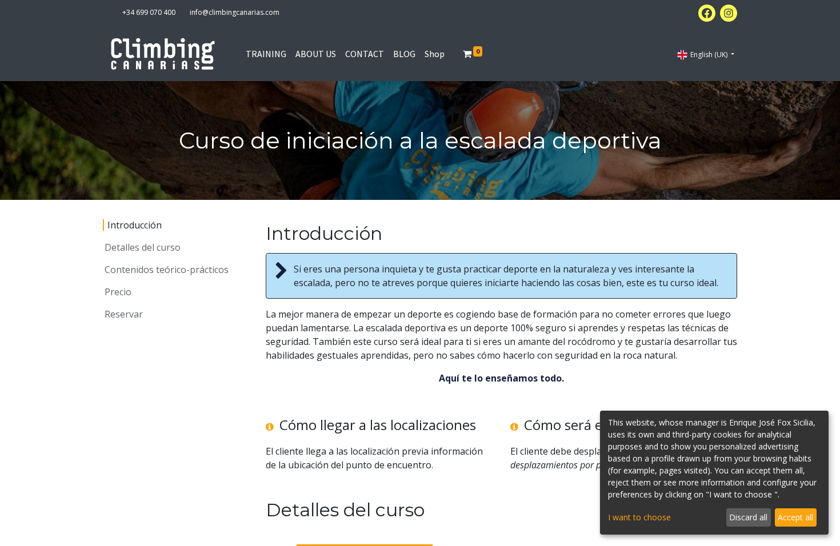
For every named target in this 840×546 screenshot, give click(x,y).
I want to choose (639, 517)
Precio (118, 292)
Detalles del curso (143, 247)
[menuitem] (266, 53)
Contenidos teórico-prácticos (167, 269)
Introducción (134, 225)
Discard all (748, 517)
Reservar (124, 314)
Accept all (795, 517)
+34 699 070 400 (148, 12)
